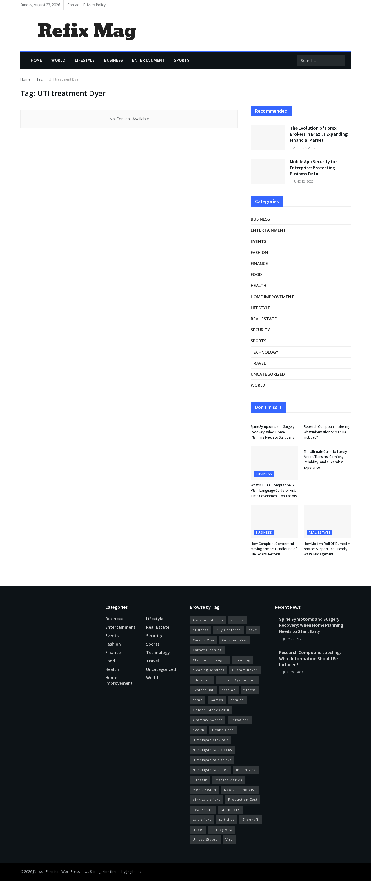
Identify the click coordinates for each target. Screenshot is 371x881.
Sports (181, 60)
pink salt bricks (206, 799)
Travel (258, 363)
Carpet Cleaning (207, 650)
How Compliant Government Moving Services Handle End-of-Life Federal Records (274, 549)
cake (253, 630)
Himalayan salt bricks (212, 760)
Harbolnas (239, 719)
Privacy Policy (94, 4)
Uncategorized (268, 374)
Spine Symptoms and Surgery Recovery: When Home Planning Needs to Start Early (272, 431)
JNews (38, 871)
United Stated (205, 839)
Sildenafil (250, 819)
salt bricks (202, 819)
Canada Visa (203, 640)
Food (256, 274)
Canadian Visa (234, 640)
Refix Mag (87, 30)
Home (36, 60)
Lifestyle (85, 60)
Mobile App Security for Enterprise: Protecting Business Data (313, 168)
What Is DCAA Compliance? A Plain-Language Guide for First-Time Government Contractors (274, 490)
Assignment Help (208, 620)
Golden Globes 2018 (211, 710)
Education (202, 680)
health (198, 730)
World (58, 60)
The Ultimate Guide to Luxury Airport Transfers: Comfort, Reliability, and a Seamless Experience (325, 459)
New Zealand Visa (240, 789)
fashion (229, 690)
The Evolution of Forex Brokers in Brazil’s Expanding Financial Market (319, 134)
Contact (73, 4)
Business (113, 60)
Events (258, 241)
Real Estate (203, 809)
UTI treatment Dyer (64, 79)
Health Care (223, 730)
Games (216, 699)
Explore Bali (203, 690)
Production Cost (242, 799)
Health (258, 285)
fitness (249, 690)
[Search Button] (340, 60)
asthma (237, 620)
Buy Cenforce (228, 630)
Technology (264, 352)
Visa (229, 839)
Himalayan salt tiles (210, 769)
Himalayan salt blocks (212, 749)
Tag (40, 79)
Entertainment (148, 60)
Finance (259, 263)
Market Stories (228, 780)
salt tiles (226, 819)
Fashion (259, 252)
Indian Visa (246, 769)
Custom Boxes (245, 670)
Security (260, 330)
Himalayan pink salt (210, 740)
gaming (237, 699)
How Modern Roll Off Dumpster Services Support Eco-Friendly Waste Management (327, 549)
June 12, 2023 (303, 181)
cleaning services (208, 670)
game (198, 699)
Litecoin (200, 780)
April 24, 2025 (303, 148)
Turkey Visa (221, 829)
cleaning (242, 660)
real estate (264, 318)
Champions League (210, 660)
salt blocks (230, 809)
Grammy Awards (208, 719)
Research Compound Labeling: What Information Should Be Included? (327, 431)
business (200, 630)
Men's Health (204, 789)
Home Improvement (272, 296)
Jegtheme (134, 871)
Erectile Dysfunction (237, 680)
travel (198, 829)
